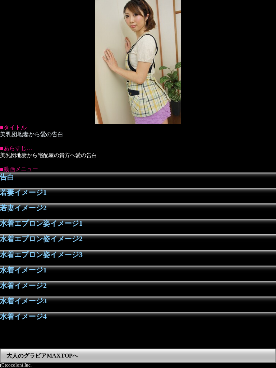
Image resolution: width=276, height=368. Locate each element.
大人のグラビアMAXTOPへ (42, 356)
